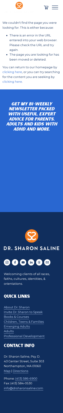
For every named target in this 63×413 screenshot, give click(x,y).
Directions (20, 371)
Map (7, 371)
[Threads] (39, 262)
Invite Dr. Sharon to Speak (23, 312)
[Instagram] (7, 262)
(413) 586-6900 (26, 378)
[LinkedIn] (31, 262)
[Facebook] (15, 262)
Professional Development (24, 336)
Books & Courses (16, 317)
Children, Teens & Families (24, 321)
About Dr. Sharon (17, 307)
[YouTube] (23, 262)
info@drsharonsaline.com (23, 388)
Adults (9, 331)
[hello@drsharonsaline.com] (47, 262)
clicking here (12, 72)
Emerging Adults (17, 326)
